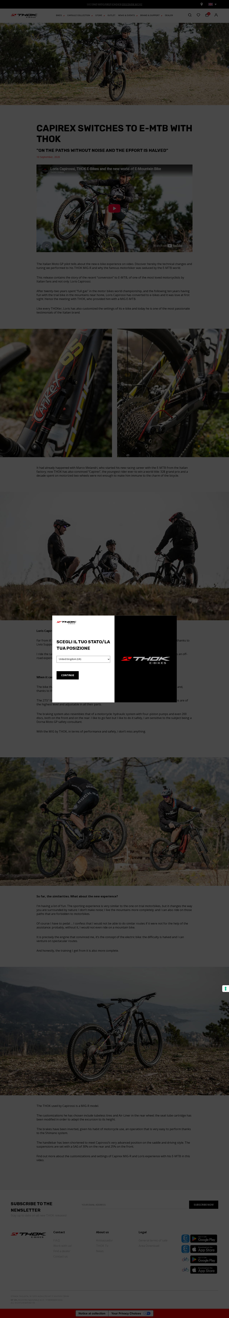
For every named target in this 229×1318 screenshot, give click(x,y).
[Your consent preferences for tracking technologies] (225, 988)
